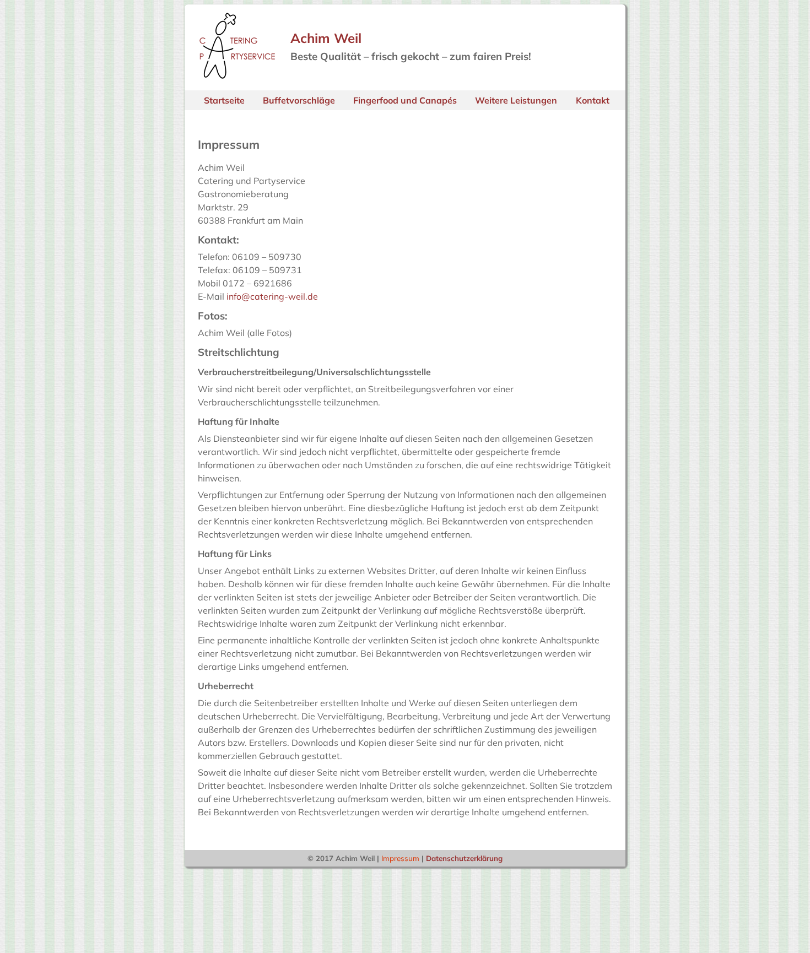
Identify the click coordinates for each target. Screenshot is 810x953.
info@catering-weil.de (272, 296)
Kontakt (592, 100)
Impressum (400, 858)
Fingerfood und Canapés (405, 100)
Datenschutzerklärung (464, 858)
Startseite (224, 100)
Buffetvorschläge (299, 100)
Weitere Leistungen (516, 100)
